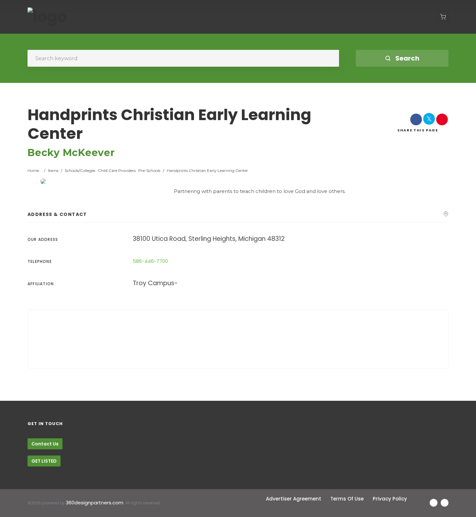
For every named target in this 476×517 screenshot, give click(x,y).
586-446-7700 (150, 261)
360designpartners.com (94, 502)
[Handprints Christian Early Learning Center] (43, 181)
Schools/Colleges (80, 170)
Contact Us (45, 444)
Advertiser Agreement (293, 498)
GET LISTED (44, 461)
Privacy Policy (390, 498)
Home (33, 170)
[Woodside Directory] (47, 16)
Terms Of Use (347, 498)
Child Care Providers (117, 170)
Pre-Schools (149, 170)
